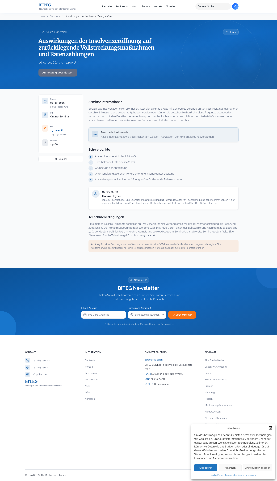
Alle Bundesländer (214, 360)
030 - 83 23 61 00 (41, 360)
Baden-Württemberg (216, 366)
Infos (134, 6)
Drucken (63, 159)
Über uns (145, 6)
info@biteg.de (39, 374)
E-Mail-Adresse (89, 308)
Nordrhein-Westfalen (216, 418)
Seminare (120, 6)
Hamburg (210, 392)
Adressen (90, 399)
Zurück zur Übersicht (54, 32)
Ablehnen (230, 467)
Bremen (209, 386)
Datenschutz (91, 379)
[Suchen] (235, 6)
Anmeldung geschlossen (57, 72)
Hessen (209, 399)
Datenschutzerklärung (234, 475)
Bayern (208, 373)
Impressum (251, 475)
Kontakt (158, 6)
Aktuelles (171, 6)
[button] (270, 428)
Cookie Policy (217, 475)
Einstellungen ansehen (257, 467)
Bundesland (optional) (139, 308)
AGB (87, 386)
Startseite (106, 6)
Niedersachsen (213, 411)
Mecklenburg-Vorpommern (219, 405)
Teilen (233, 32)
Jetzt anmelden (184, 315)
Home (41, 16)
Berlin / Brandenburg (216, 379)
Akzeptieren (205, 467)
